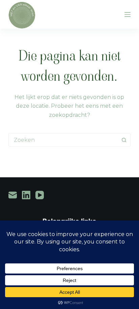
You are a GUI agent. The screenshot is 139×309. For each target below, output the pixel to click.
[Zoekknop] (123, 139)
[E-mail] (12, 195)
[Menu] (127, 14)
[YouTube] (39, 195)
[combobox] (63, 140)
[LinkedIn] (26, 195)
